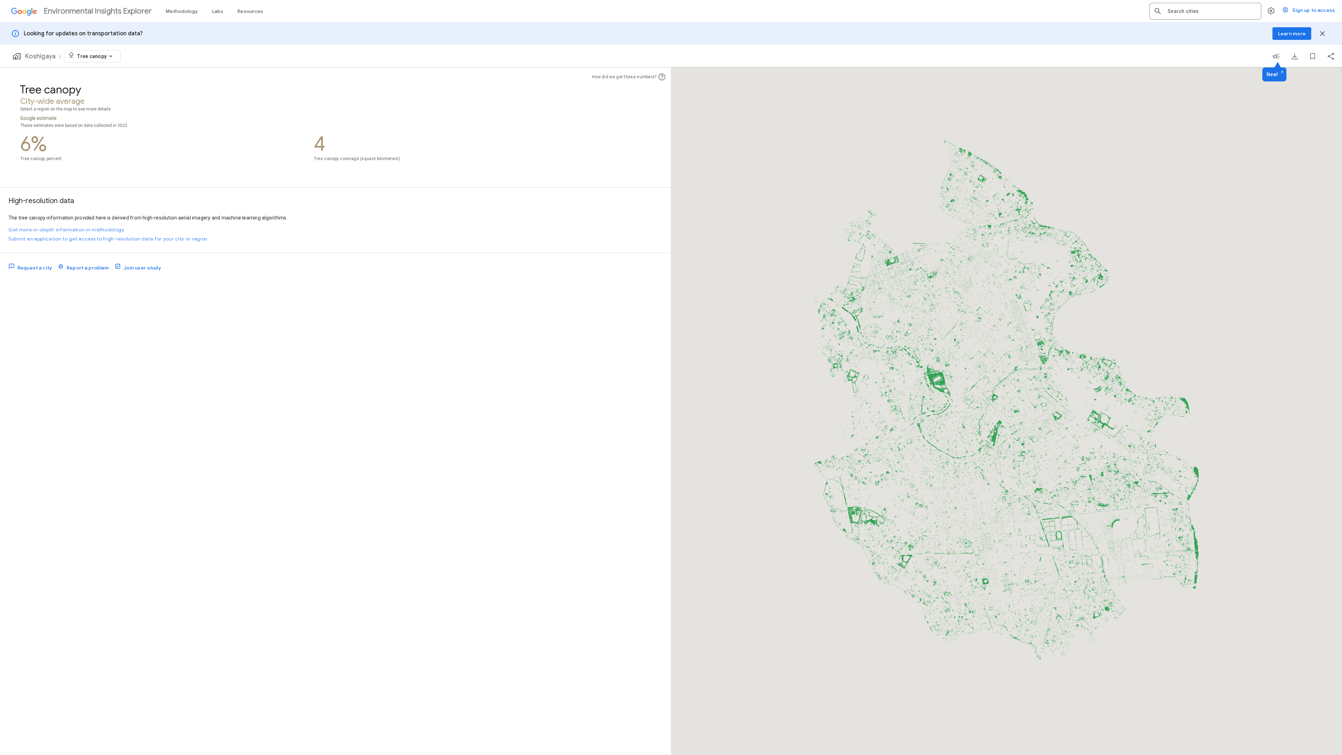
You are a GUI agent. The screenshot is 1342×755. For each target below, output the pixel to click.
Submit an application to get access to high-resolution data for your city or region (108, 239)
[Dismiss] (1282, 72)
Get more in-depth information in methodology (66, 229)
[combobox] (1212, 11)
